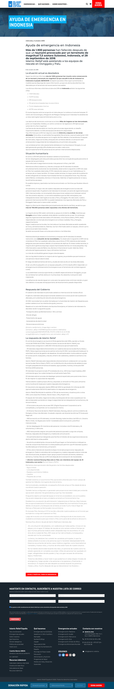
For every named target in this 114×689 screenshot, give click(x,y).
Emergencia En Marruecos (67, 637)
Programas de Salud (40, 659)
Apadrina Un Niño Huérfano (43, 634)
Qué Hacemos (44, 4)
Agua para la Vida (39, 644)
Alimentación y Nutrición (42, 657)
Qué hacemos (14, 639)
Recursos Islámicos (15, 670)
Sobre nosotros (14, 637)
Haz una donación (15, 632)
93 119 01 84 (88, 639)
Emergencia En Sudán (65, 634)
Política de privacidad (16, 644)
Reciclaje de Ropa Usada (42, 652)
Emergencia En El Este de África (69, 642)
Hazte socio (13, 647)
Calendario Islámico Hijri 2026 (19, 663)
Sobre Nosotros (59, 4)
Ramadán (37, 637)
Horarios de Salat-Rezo (16, 665)
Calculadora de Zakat (16, 668)
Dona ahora (98, 4)
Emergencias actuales (16, 634)
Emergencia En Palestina (66, 632)
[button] (90, 3)
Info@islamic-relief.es (31, 613)
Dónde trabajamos (15, 642)
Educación (37, 654)
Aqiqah (36, 642)
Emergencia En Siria (65, 639)
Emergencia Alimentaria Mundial (69, 644)
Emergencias (29, 4)
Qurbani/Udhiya (39, 639)
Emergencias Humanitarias (43, 632)
